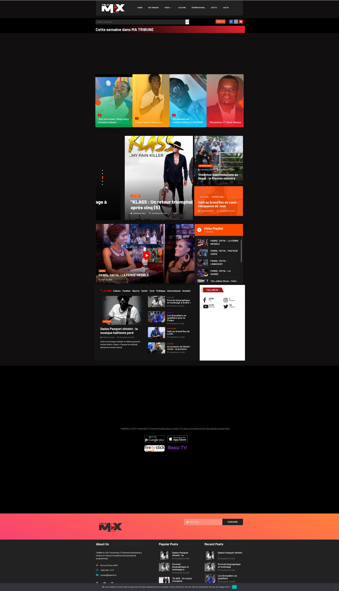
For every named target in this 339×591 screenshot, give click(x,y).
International (198, 8)
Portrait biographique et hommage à (180, 567)
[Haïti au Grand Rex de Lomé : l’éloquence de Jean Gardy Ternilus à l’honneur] (156, 332)
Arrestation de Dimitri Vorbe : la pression (178, 347)
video (102, 271)
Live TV (214, 8)
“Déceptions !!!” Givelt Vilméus (225, 122)
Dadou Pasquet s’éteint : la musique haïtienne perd (119, 331)
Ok (234, 587)
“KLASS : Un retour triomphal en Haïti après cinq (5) (141, 204)
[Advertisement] (169, 53)
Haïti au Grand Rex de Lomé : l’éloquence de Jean (218, 204)
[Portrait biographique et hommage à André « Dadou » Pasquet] (156, 301)
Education (204, 197)
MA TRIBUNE (153, 8)
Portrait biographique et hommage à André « (179, 301)
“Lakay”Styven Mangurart (148, 122)
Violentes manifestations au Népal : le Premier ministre (218, 176)
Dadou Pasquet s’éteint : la (180, 554)
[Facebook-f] (231, 21)
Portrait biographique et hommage (229, 565)
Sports (170, 313)
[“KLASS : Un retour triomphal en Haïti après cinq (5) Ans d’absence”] (164, 581)
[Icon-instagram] (236, 21)
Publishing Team (110, 213)
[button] (220, 21)
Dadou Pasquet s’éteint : (230, 554)
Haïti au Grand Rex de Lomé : (178, 332)
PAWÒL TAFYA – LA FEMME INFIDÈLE (124, 275)
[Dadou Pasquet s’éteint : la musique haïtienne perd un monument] (122, 310)
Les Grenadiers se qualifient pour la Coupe (176, 318)
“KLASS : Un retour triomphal (182, 579)
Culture (182, 8)
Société (170, 344)
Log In (226, 8)
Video (167, 8)
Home (139, 8)
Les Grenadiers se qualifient (227, 577)
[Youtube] (241, 21)
